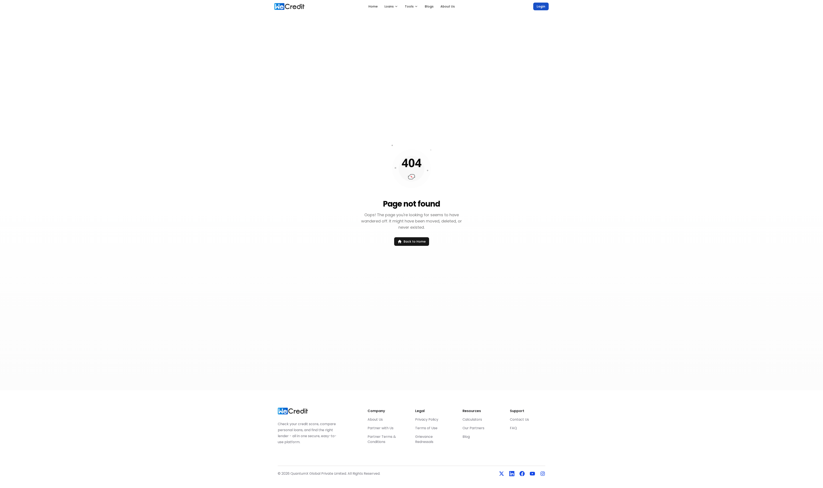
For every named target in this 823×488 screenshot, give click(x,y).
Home (373, 6)
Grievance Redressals (424, 439)
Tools (409, 6)
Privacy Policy (426, 419)
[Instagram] (542, 473)
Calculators (472, 419)
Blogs (429, 6)
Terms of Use (426, 428)
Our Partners (473, 428)
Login (541, 6)
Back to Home (415, 241)
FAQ (513, 428)
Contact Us (519, 419)
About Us (447, 6)
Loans (389, 6)
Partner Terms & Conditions (382, 439)
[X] (501, 473)
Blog (466, 436)
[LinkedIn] (511, 473)
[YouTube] (532, 473)
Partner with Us (380, 428)
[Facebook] (522, 473)
